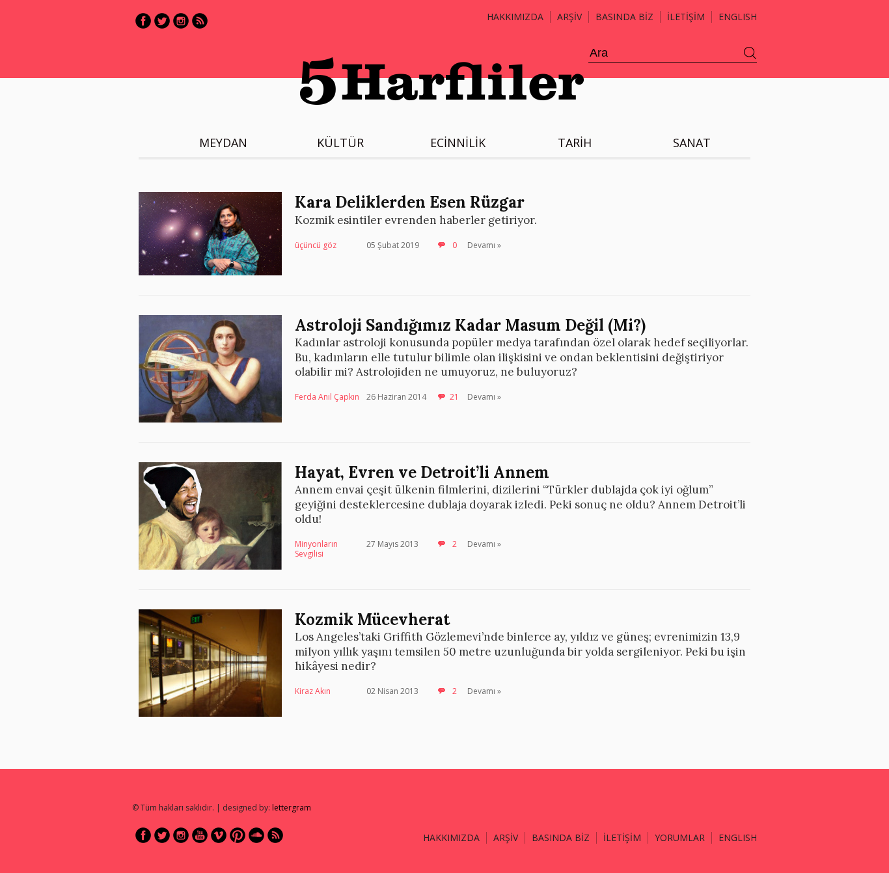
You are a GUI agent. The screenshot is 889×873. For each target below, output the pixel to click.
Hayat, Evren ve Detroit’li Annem (422, 472)
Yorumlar (680, 837)
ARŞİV (569, 16)
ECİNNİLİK (458, 142)
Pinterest (237, 835)
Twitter (162, 21)
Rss (200, 21)
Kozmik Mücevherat (372, 619)
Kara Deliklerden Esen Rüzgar (410, 202)
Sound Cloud (256, 835)
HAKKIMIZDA (451, 837)
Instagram (181, 21)
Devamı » (484, 245)
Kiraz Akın (313, 691)
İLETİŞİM (686, 16)
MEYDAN (223, 142)
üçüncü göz (315, 245)
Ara (750, 53)
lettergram (291, 807)
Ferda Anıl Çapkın (327, 396)
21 (454, 396)
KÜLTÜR (340, 142)
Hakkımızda (515, 16)
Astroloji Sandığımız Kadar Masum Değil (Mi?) (470, 325)
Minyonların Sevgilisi (316, 549)
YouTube (200, 835)
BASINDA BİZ (624, 16)
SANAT (692, 142)
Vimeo (218, 835)
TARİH (575, 142)
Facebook (143, 21)
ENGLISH (737, 16)
